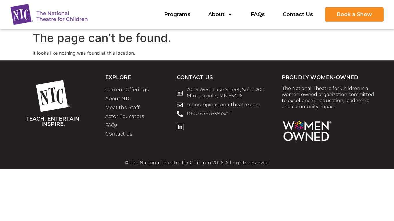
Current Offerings (127, 89)
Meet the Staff (122, 107)
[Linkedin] (180, 127)
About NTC (118, 98)
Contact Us (298, 14)
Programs (177, 14)
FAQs (258, 14)
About (216, 14)
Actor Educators (124, 116)
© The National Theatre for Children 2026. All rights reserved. (197, 162)
